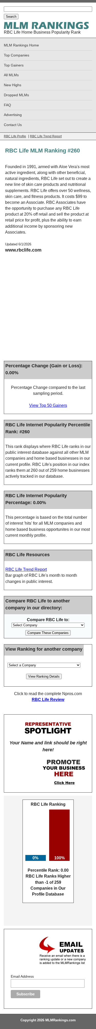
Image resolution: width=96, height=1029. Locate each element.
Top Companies (16, 55)
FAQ (7, 105)
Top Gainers (14, 65)
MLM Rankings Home (21, 45)
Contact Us (13, 125)
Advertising (13, 115)
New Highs (12, 85)
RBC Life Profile (15, 136)
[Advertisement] (48, 309)
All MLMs (11, 75)
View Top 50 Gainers (48, 405)
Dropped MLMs (16, 95)
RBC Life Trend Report (46, 136)
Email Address (22, 976)
